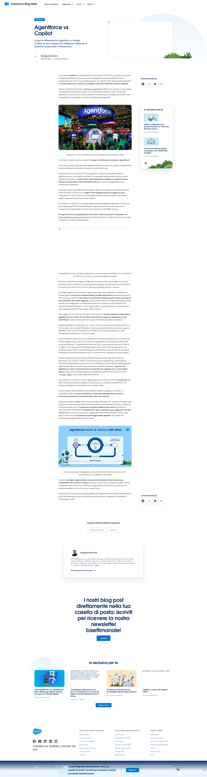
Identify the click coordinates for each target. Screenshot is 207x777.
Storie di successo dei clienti (87, 748)
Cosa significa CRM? (85, 738)
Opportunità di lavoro (121, 738)
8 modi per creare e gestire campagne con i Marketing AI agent (155, 150)
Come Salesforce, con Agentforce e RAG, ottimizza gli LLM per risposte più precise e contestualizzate (49, 692)
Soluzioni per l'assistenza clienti (159, 741)
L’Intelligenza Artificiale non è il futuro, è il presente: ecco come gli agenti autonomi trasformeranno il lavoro (84, 693)
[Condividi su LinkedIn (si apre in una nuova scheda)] (143, 84)
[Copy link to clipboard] (161, 84)
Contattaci (82, 755)
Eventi (152, 755)
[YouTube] (56, 742)
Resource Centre (155, 751)
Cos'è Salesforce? (84, 735)
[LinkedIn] (45, 742)
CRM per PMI (154, 735)
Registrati (132, 770)
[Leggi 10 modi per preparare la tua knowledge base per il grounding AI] (122, 678)
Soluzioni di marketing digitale (159, 745)
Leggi (97, 565)
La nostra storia (119, 735)
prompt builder (108, 306)
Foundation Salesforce (121, 748)
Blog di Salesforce (120, 755)
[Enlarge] (129, 107)
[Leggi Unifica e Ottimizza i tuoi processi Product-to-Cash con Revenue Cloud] (151, 118)
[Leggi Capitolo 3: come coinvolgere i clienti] (158, 678)
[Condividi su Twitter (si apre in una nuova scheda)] (149, 84)
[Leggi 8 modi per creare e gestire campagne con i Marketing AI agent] (151, 141)
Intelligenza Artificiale (96, 530)
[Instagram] (51, 742)
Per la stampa (119, 741)
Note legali (118, 751)
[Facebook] (34, 742)
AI (99, 182)
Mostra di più (103, 705)
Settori (152, 748)
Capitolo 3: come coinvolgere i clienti (155, 691)
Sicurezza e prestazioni (121, 745)
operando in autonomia (73, 217)
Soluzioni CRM (83, 745)
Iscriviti (103, 638)
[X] (40, 742)
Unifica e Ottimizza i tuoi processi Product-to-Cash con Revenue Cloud (156, 126)
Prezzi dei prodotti (84, 751)
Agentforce (40, 19)
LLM (98, 344)
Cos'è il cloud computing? (86, 741)
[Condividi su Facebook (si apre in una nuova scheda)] (155, 84)
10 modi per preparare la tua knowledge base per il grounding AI (121, 691)
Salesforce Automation (157, 738)
